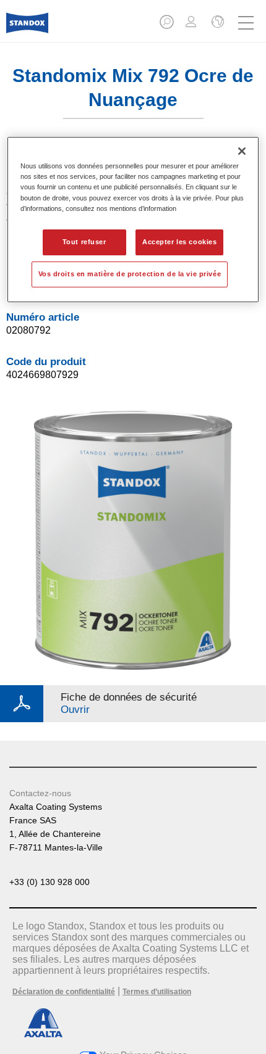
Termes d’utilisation (156, 991)
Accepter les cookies (179, 241)
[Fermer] (241, 151)
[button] (168, 25)
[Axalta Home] (27, 28)
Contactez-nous (40, 793)
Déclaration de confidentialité (63, 991)
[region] (133, 219)
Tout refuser (84, 241)
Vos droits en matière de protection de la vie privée (129, 274)
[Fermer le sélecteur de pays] (216, 23)
